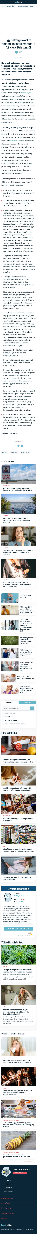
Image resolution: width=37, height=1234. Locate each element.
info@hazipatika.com (28, 1229)
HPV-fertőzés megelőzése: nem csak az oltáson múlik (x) (26, 689)
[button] (18, 1198)
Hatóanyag (27, 702)
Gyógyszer (9, 702)
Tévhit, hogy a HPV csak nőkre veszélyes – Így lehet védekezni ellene (27, 666)
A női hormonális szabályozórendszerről (25, 678)
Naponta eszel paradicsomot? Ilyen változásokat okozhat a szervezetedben (18, 761)
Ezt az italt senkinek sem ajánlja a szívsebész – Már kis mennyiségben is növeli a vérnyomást (17, 584)
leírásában (13, 141)
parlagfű (6, 966)
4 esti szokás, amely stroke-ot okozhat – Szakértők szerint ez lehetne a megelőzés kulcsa (18, 1093)
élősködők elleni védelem (26, 6)
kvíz (4, 1006)
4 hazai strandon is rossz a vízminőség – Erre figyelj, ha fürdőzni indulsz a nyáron (18, 489)
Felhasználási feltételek (8, 1184)
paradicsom (6, 757)
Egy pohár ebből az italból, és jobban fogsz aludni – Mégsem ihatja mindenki (17, 1061)
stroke (5, 1088)
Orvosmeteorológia (8, 6)
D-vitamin (5, 548)
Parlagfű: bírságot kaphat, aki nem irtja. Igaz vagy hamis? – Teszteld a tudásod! (18, 971)
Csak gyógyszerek (11, 713)
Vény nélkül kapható (12, 720)
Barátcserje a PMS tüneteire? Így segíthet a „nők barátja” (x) (27, 640)
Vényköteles (9, 716)
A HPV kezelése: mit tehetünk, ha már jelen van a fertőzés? (26, 653)
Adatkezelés (9, 1187)
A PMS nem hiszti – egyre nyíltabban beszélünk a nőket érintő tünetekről (27, 610)
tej (4, 1058)
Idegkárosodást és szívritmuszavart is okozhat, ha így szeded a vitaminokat (17, 789)
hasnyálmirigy (7, 815)
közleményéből (26, 93)
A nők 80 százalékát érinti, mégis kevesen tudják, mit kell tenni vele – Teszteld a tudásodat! (16, 1012)
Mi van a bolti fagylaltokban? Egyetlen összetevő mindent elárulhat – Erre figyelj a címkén (18, 1125)
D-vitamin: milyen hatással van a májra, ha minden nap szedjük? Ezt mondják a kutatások (18, 552)
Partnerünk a (21, 935)
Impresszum (8, 1180)
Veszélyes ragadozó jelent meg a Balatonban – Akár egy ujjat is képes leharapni (16, 520)
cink (4, 846)
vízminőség (6, 485)
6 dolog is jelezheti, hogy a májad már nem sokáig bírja (17, 878)
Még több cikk (27, 1162)
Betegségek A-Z (6, 1203)
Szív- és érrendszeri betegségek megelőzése (16, 580)
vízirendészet (25, 452)
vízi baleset (14, 452)
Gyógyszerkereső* (7, 1208)
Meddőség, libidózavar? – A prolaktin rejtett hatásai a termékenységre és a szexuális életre (26, 625)
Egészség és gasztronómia (11, 1120)
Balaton (4, 452)
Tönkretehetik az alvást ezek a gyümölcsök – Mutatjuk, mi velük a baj (16, 1156)
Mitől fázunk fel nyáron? (25, 596)
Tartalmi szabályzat (8, 1191)
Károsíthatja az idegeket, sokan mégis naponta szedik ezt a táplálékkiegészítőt (18, 850)
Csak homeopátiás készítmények (15, 724)
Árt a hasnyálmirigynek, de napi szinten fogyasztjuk (18, 819)
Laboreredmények (7, 1198)
